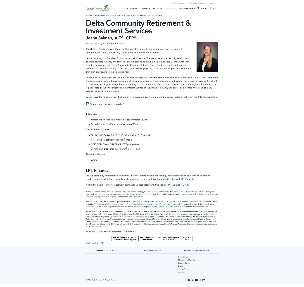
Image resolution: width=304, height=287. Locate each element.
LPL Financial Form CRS (95, 243)
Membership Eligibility (186, 260)
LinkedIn (119, 104)
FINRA (191, 211)
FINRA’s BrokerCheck (178, 185)
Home (124, 8)
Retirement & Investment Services (108, 15)
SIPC (197, 211)
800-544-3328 (204, 250)
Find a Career (183, 257)
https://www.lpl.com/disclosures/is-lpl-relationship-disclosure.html (160, 207)
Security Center (184, 263)
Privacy (180, 266)
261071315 (107, 250)
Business (145, 8)
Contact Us (212, 3)
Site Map (181, 272)
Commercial (157, 8)
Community (170, 8)
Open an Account (180, 3)
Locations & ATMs (197, 3)
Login (214, 8)
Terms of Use (183, 269)
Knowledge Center (186, 8)
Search (203, 8)
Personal (135, 8)
